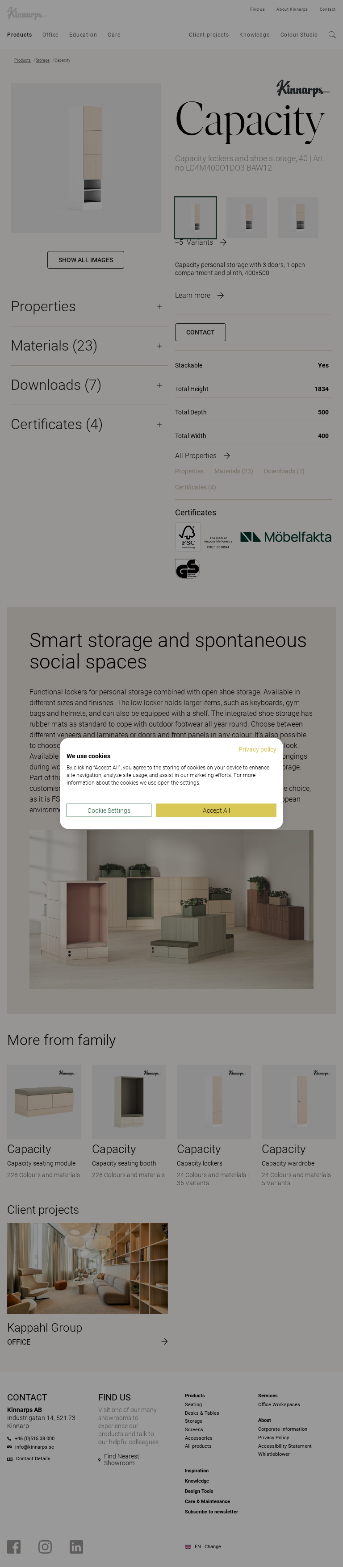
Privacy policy (257, 748)
